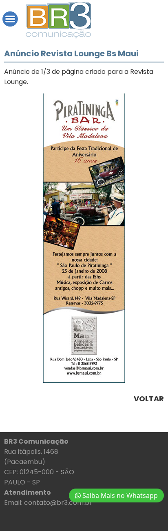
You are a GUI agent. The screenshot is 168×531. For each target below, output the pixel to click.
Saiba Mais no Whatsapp (119, 495)
